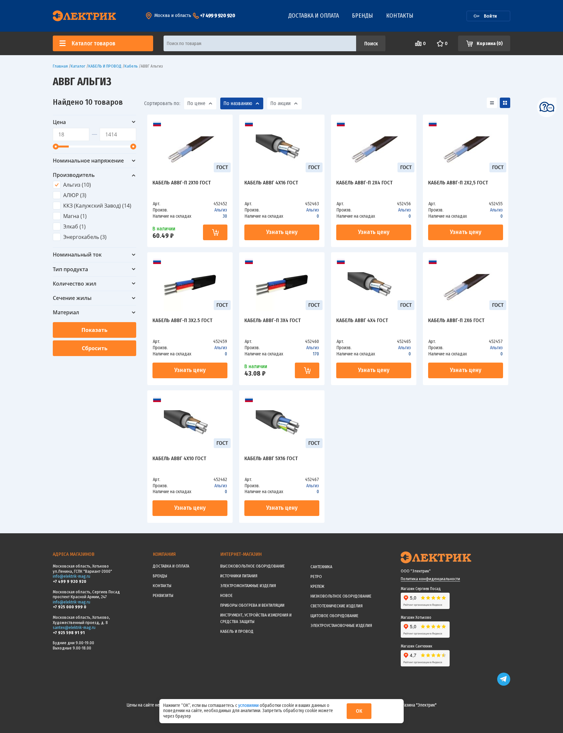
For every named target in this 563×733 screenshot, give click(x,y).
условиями (249, 705)
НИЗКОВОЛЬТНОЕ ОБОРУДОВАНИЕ (340, 596)
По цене (196, 103)
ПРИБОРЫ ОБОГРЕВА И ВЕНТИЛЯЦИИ (252, 605)
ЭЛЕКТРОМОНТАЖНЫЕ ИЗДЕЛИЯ (248, 585)
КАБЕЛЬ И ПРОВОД (236, 631)
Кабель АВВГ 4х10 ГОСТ (179, 458)
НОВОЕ (226, 595)
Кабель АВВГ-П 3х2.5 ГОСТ (182, 320)
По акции (280, 103)
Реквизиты (163, 595)
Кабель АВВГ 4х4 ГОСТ (362, 320)
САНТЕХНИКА (321, 566)
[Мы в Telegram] (503, 684)
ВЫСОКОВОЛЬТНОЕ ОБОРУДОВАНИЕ (252, 566)
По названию (238, 103)
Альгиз (220, 210)
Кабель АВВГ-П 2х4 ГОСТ (364, 183)
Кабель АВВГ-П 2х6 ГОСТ (456, 320)
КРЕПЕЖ (317, 586)
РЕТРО (316, 576)
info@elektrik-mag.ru (71, 576)
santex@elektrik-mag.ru (74, 627)
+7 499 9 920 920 (217, 15)
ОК (359, 711)
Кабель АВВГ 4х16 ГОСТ (271, 183)
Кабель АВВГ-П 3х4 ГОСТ (272, 320)
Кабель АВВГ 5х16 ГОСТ (271, 458)
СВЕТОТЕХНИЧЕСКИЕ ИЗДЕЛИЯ (336, 605)
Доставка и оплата (313, 15)
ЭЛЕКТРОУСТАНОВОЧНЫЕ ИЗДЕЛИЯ (341, 625)
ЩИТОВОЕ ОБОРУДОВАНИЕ (334, 615)
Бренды (362, 15)
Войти (490, 16)
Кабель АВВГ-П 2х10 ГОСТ (181, 183)
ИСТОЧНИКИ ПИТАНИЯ (238, 575)
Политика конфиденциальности (430, 578)
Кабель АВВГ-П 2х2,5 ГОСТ (458, 183)
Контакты (399, 15)
